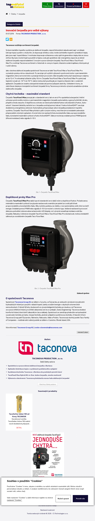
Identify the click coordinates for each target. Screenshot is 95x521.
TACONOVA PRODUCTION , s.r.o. (33, 34)
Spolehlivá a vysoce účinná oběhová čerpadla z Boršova (30, 366)
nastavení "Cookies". (14, 500)
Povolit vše (80, 499)
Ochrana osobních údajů (47, 505)
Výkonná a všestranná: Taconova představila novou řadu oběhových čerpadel (38, 378)
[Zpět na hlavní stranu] (15, 5)
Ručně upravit (63, 499)
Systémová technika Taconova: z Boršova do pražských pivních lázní (35, 372)
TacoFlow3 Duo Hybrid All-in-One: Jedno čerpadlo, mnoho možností (34, 375)
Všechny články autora (47, 384)
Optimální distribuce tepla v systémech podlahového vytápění (32, 369)
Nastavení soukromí (47, 510)
